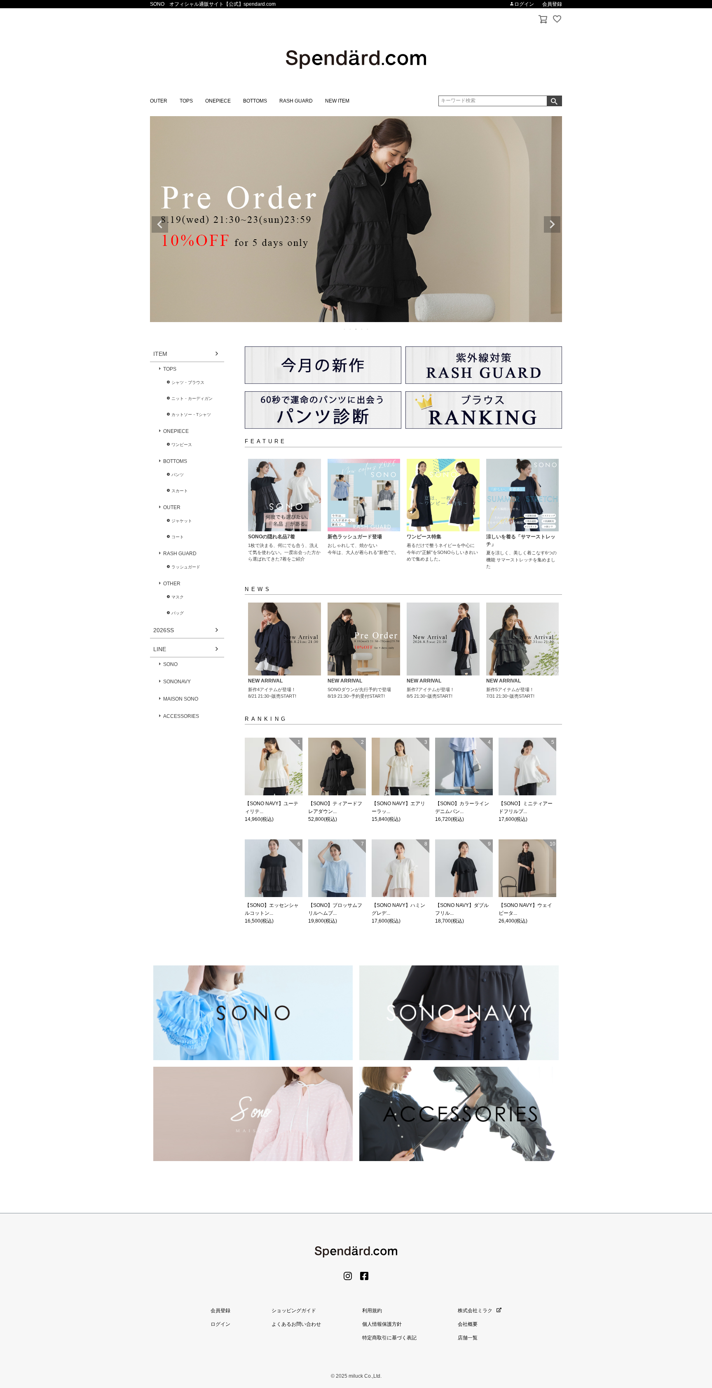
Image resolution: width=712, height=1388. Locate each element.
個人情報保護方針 (382, 1324)
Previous (160, 224)
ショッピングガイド (294, 1310)
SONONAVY (177, 682)
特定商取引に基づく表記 (389, 1338)
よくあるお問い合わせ (296, 1324)
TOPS (186, 101)
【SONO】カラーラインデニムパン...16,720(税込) (463, 780)
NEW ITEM (337, 101)
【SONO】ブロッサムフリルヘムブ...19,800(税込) (336, 882)
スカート (179, 490)
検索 (554, 101)
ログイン (524, 4)
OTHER (171, 584)
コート (177, 537)
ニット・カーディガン (192, 398)
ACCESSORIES (181, 716)
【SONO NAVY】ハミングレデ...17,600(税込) (399, 882)
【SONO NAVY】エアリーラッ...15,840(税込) (399, 780)
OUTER (158, 101)
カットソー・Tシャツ (191, 414)
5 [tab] (368, 329)
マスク (177, 597)
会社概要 (468, 1324)
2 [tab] (351, 329)
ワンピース (181, 444)
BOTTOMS (255, 101)
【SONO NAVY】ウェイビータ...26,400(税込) (527, 882)
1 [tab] (345, 329)
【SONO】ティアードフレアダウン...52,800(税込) (336, 780)
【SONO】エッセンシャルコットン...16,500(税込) (272, 882)
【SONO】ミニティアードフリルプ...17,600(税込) (526, 780)
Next (552, 224)
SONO (170, 664)
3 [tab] (356, 329)
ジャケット (181, 521)
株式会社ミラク (475, 1310)
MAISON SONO (180, 699)
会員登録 (552, 4)
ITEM (160, 354)
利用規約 (372, 1310)
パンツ (177, 474)
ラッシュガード (185, 567)
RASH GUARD (296, 101)
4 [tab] (362, 329)
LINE (159, 649)
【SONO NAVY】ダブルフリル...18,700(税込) (463, 882)
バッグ (177, 613)
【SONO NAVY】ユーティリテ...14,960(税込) (272, 780)
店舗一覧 (468, 1338)
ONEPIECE (218, 101)
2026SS (163, 630)
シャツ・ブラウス (187, 382)
